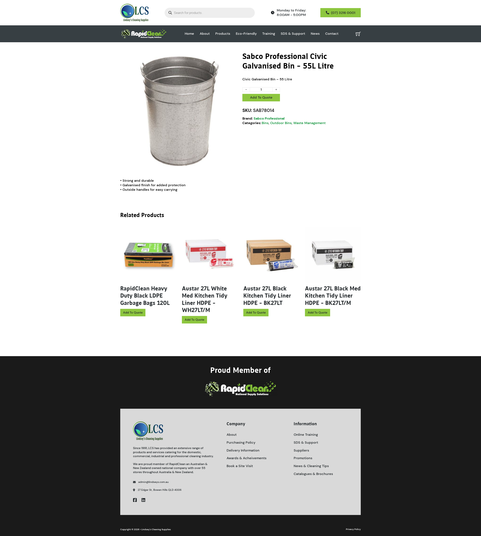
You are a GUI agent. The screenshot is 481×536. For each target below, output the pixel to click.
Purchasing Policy (241, 442)
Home (189, 34)
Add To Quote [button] (133, 312)
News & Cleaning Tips (311, 466)
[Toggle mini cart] (358, 33)
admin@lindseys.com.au (153, 482)
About (205, 34)
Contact (331, 34)
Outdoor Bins (281, 123)
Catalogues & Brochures (313, 474)
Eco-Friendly (246, 34)
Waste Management (309, 123)
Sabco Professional (269, 118)
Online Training (306, 434)
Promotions (303, 458)
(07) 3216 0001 (343, 13)
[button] (233, 57)
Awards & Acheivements (246, 458)
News (315, 34)
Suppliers (301, 450)
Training (268, 34)
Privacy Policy (353, 529)
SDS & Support (293, 34)
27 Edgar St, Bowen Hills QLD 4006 (160, 490)
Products (222, 34)
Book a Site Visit (240, 466)
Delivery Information (243, 450)
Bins (265, 123)
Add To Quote (261, 97)
